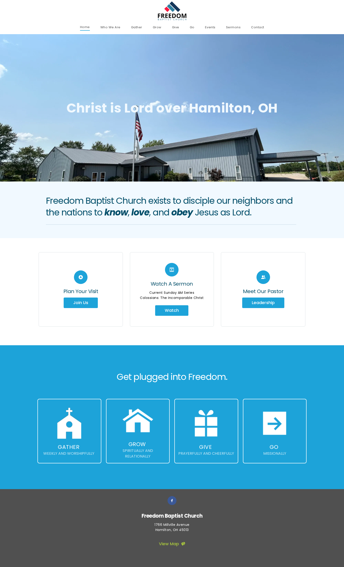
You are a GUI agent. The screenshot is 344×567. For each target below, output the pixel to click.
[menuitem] (85, 27)
